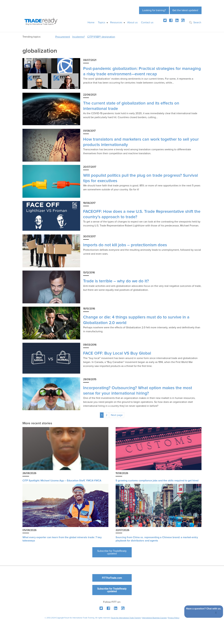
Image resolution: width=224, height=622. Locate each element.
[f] (171, 20)
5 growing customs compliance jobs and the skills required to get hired (157, 480)
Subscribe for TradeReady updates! (112, 552)
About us (132, 22)
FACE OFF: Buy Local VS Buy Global (117, 353)
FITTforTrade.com (112, 578)
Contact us (147, 22)
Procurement (62, 36)
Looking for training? (154, 10)
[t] (165, 20)
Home (91, 22)
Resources (116, 22)
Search (197, 22)
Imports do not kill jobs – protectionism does (125, 245)
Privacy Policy (173, 618)
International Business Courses (154, 618)
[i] (182, 20)
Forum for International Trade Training (126, 618)
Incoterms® (78, 36)
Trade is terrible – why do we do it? (116, 281)
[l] (177, 20)
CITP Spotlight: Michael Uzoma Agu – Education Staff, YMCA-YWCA (61, 480)
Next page (117, 415)
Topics (101, 22)
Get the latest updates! (185, 10)
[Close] (216, 613)
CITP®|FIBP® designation (101, 36)
